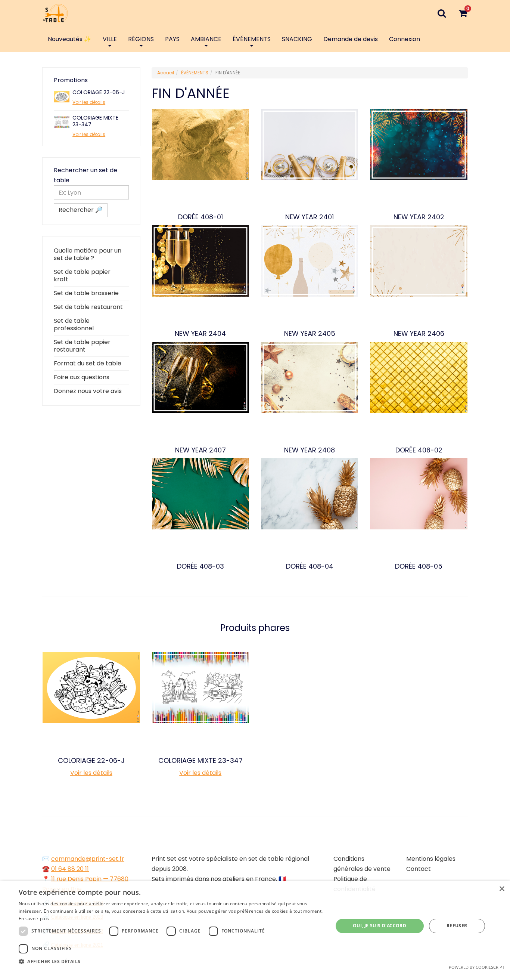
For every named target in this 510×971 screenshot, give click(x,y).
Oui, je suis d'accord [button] (379, 925)
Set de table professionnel (74, 324)
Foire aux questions (81, 377)
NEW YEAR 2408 (309, 450)
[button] (171, 961)
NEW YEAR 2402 (419, 217)
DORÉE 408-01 (200, 217)
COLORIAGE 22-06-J (98, 92)
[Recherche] (441, 13)
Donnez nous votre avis (88, 391)
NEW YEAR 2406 (419, 333)
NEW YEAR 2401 (309, 217)
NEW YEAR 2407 (200, 450)
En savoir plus (34, 918)
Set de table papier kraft (82, 276)
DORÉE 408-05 (418, 566)
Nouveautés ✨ (69, 39)
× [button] (501, 889)
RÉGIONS (141, 39)
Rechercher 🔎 (81, 209)
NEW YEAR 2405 (309, 333)
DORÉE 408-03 (200, 566)
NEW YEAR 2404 (200, 333)
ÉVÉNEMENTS (252, 39)
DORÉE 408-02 (418, 450)
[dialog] (255, 926)
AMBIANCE (206, 39)
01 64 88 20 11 (70, 869)
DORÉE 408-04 (309, 566)
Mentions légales (430, 858)
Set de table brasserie (86, 293)
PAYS (172, 39)
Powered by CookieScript (476, 967)
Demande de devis (350, 39)
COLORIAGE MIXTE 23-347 (95, 121)
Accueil (165, 72)
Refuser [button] (457, 925)
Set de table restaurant (88, 307)
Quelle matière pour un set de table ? (87, 254)
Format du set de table (87, 363)
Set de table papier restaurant (82, 346)
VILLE (110, 39)
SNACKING (297, 39)
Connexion (404, 39)
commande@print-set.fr (87, 858)
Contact (418, 869)
